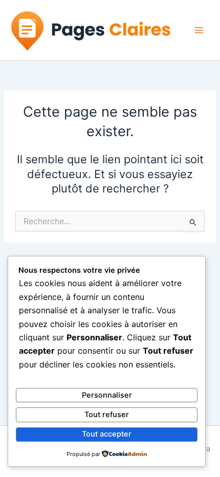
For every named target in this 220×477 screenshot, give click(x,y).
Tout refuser (106, 414)
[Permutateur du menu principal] (199, 30)
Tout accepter (106, 434)
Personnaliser (107, 395)
